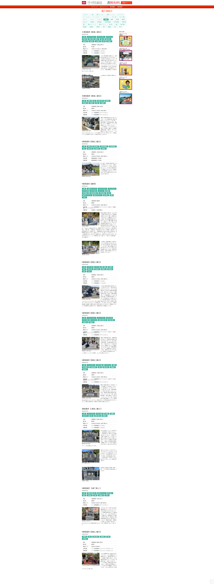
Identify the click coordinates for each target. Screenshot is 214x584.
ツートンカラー (101, 36)
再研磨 (117, 19)
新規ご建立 (122, 24)
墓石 (84, 24)
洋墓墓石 (109, 26)
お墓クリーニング (99, 14)
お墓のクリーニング (110, 14)
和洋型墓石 (99, 21)
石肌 (115, 26)
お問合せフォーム (126, 2)
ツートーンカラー (91, 36)
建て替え (111, 24)
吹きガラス (85, 21)
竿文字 (120, 26)
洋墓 (104, 26)
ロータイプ (99, 19)
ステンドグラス (120, 14)
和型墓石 (92, 21)
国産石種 (124, 21)
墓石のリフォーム (102, 24)
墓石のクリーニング (92, 24)
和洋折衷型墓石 (108, 21)
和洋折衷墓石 (116, 21)
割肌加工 (123, 19)
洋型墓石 (98, 26)
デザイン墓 (85, 190)
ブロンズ (85, 19)
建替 (116, 24)
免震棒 (111, 19)
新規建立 (91, 26)
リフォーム (92, 19)
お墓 (92, 14)
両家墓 (106, 19)
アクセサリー (85, 14)
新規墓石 (85, 26)
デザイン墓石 (93, 190)
